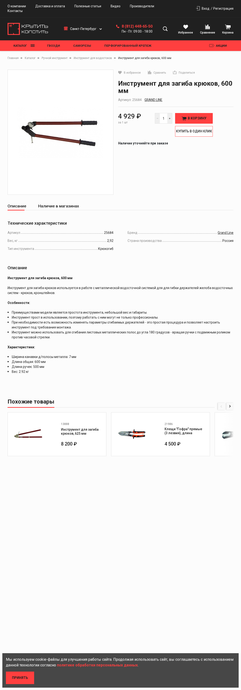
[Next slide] (229, 406)
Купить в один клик (194, 131)
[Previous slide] (221, 406)
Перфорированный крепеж (127, 45)
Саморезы (82, 45)
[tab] (17, 206)
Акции (221, 45)
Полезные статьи (87, 6)
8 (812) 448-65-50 (137, 26)
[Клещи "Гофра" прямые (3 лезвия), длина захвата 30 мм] (132, 434)
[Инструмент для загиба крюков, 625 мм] (28, 434)
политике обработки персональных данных (97, 665)
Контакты (15, 11)
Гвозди (53, 45)
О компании (17, 6)
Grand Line (153, 100)
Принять (20, 678)
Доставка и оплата (50, 6)
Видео (115, 6)
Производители (142, 6)
